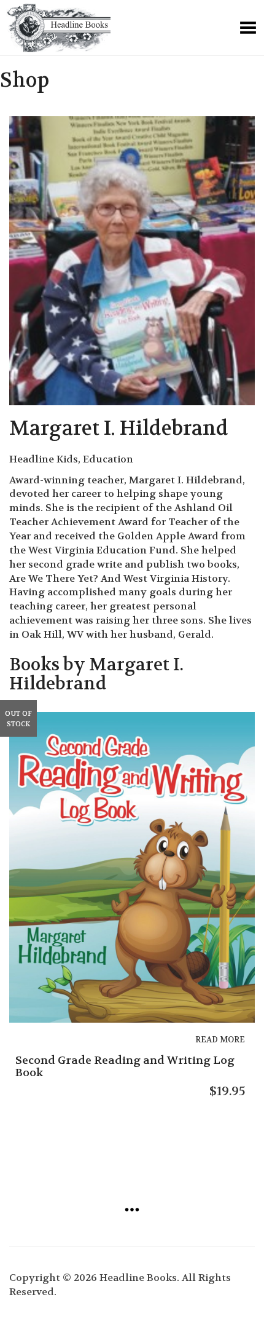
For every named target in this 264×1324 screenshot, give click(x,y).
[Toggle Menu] (248, 28)
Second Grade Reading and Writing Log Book (125, 1066)
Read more (220, 1039)
